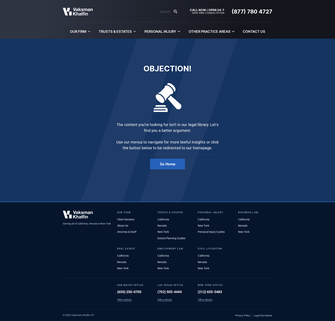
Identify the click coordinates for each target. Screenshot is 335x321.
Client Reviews (125, 219)
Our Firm (78, 31)
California (163, 219)
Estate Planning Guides (171, 238)
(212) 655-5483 (210, 292)
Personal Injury (160, 31)
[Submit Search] (175, 11)
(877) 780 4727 (251, 11)
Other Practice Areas (210, 31)
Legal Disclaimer (263, 315)
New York (163, 231)
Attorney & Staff (126, 231)
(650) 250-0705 (129, 292)
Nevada (162, 225)
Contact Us (254, 31)
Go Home (167, 164)
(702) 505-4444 (169, 292)
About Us (122, 225)
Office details (124, 299)
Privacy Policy (242, 315)
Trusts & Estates (115, 31)
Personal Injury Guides (211, 231)
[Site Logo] (78, 12)
